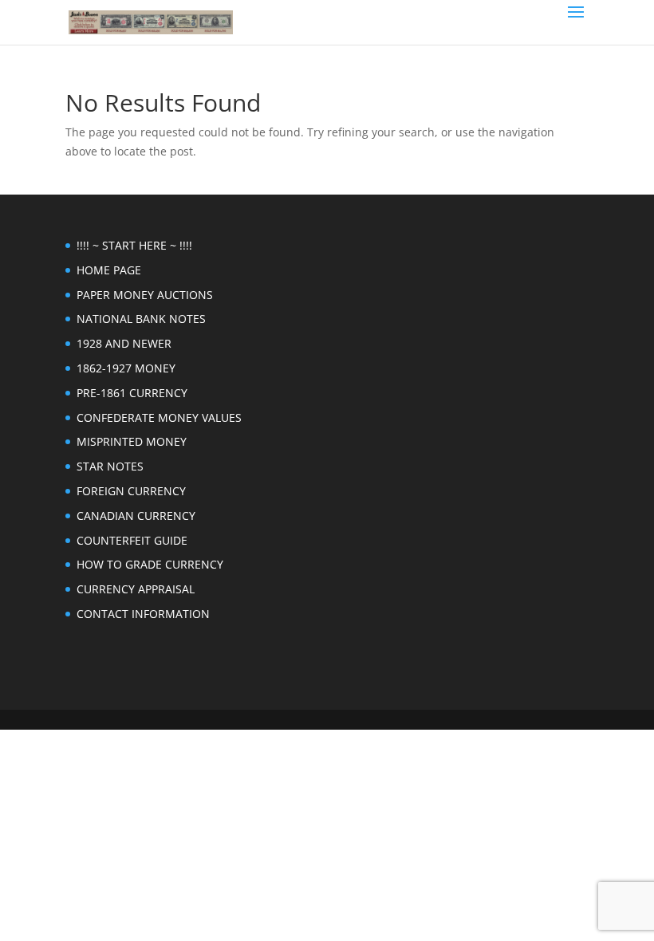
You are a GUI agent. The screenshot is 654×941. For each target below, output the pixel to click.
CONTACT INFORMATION (143, 613)
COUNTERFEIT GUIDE (132, 540)
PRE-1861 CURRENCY (132, 392)
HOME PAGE (109, 270)
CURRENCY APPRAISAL (136, 588)
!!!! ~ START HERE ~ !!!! (134, 245)
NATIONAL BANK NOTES (141, 318)
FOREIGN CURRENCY (131, 490)
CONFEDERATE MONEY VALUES (159, 417)
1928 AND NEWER (124, 343)
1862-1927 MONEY (126, 368)
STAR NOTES (110, 466)
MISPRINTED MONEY (132, 441)
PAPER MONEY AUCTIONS (145, 294)
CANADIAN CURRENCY (136, 515)
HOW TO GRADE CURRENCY (150, 564)
